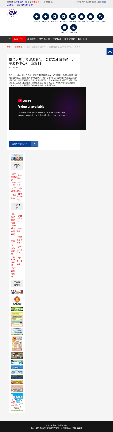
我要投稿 (57, 39)
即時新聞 (18, 47)
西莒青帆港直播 (13, 272)
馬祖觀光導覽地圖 (13, 218)
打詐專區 (13, 240)
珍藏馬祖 (31, 39)
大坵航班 (19, 189)
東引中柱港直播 (19, 261)
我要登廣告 (69, 39)
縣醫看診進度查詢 (13, 230)
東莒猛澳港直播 (13, 261)
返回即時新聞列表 (19, 143)
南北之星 (19, 184)
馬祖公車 (14, 196)
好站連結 (82, 39)
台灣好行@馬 (20, 196)
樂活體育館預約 (19, 218)
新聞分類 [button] (18, 39)
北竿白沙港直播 (13, 249)
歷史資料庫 (44, 39)
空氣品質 (19, 230)
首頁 (8, 47)
